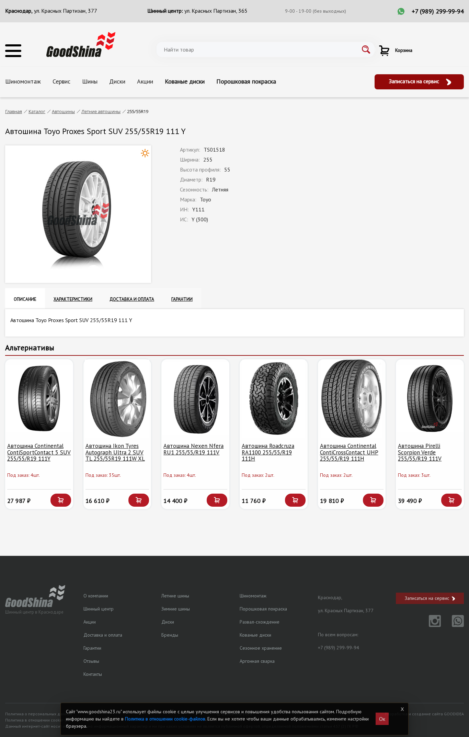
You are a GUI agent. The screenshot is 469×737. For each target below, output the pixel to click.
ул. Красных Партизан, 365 (216, 10)
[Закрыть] (402, 709)
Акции (145, 81)
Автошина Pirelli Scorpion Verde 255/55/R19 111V (420, 452)
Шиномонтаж (23, 81)
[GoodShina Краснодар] (80, 44)
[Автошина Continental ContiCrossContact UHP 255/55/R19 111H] (352, 399)
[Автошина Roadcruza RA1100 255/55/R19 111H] (273, 399)
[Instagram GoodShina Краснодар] (430, 625)
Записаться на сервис (415, 81)
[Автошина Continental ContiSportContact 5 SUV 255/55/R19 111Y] (39, 399)
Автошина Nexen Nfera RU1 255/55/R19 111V (193, 449)
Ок (382, 718)
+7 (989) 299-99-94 (438, 11)
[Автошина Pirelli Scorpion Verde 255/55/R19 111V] (430, 399)
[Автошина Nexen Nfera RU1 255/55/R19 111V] (195, 399)
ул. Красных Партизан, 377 (65, 10)
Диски (117, 81)
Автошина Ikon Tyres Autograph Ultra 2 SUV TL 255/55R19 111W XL (115, 452)
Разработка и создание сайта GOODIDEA (424, 713)
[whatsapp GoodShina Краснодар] (453, 625)
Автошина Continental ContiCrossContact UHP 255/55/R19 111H (349, 452)
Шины (90, 81)
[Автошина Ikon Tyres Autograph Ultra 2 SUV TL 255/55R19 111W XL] (117, 399)
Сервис (61, 81)
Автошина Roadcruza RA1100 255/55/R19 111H (268, 452)
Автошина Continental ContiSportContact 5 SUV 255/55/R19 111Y (39, 452)
